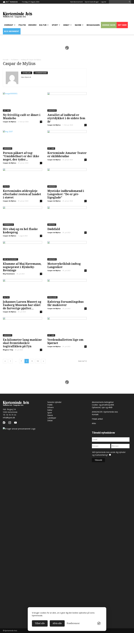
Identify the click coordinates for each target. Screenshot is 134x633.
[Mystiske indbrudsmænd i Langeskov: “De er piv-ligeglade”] (67, 178)
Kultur (42, 25)
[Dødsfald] (67, 216)
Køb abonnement (76, 2)
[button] (129, 2)
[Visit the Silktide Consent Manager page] (99, 623)
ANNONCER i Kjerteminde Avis (105, 412)
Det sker (122, 25)
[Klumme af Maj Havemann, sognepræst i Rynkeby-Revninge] (22, 250)
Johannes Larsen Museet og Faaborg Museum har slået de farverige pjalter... (22, 305)
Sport (55, 25)
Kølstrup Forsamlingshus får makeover (65, 303)
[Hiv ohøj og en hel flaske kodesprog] (22, 216)
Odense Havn (108, 25)
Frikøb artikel (97, 419)
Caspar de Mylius (9, 122)
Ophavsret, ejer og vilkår (102, 407)
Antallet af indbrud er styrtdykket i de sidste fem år (66, 118)
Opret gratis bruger (92, 2)
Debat (66, 25)
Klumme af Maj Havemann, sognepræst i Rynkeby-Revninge (22, 267)
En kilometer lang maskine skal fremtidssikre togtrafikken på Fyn (22, 343)
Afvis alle (57, 623)
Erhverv (32, 25)
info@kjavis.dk (9, 417)
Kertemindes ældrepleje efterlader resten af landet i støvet (22, 194)
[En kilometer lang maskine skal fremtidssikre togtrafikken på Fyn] (22, 326)
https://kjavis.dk (26, 77)
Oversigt (8, 25)
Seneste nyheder (54, 402)
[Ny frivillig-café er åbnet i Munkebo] (22, 102)
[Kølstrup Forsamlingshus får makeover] (67, 288)
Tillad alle (40, 623)
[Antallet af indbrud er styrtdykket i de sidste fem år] (67, 102)
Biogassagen (93, 25)
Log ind (103, 2)
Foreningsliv (8, 224)
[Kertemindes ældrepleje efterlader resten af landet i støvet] (22, 178)
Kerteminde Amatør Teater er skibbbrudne (67, 154)
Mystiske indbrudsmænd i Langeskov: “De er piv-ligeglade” (65, 194)
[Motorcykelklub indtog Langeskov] (67, 250)
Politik (22, 25)
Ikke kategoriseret (10, 259)
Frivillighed (52, 297)
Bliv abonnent (11, 31)
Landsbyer (51, 418)
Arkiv (94, 423)
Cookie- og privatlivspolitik (103, 404)
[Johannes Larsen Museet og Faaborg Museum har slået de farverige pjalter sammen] (22, 288)
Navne (78, 25)
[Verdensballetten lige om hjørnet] (67, 326)
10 (38, 361)
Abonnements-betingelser (103, 402)
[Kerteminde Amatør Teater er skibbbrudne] (67, 140)
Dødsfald (51, 224)
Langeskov (52, 110)
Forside (6, 60)
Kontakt (95, 414)
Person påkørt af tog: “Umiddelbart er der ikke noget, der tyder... (21, 156)
